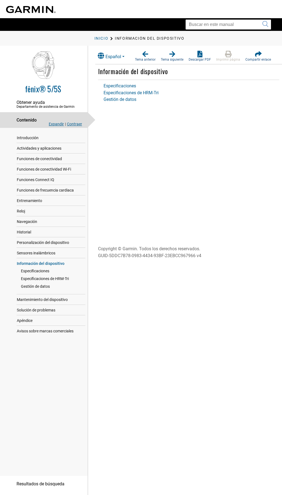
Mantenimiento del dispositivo (42, 299)
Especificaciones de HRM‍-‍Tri (45, 278)
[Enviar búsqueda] (265, 24)
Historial (24, 232)
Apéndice (24, 320)
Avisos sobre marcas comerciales (45, 331)
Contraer (74, 124)
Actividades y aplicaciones (39, 148)
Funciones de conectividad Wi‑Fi (44, 169)
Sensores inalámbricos (36, 253)
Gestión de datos (35, 286)
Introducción (28, 138)
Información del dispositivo (40, 263)
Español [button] (113, 56)
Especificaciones (35, 271)
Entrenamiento (29, 200)
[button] (145, 56)
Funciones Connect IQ (35, 179)
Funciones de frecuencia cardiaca (45, 190)
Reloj (21, 211)
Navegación (27, 221)
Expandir (56, 124)
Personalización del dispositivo (43, 242)
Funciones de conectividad (39, 159)
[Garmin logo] (31, 9)
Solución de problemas (36, 310)
